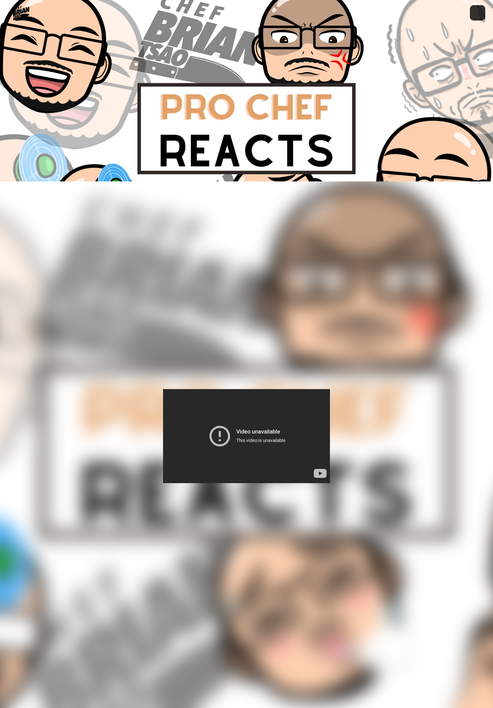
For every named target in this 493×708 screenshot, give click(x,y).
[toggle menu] (477, 13)
